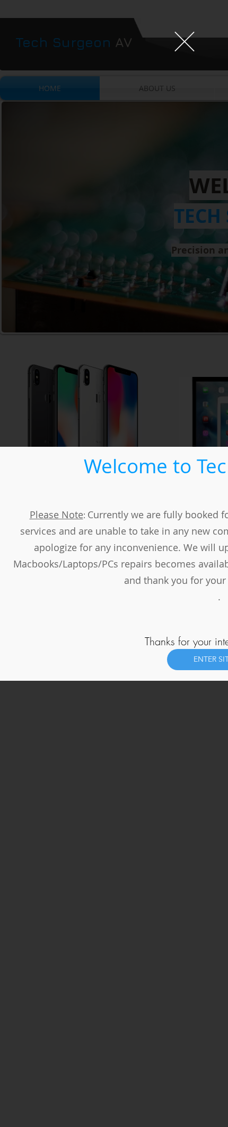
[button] (184, 41)
